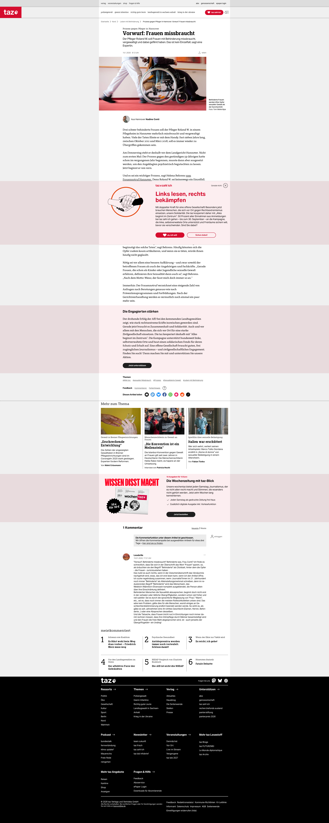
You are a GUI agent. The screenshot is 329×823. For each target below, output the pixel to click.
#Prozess (157, 380)
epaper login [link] (221, 3)
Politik (104, 696)
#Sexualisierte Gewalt (172, 380)
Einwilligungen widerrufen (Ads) (181, 810)
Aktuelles (170, 696)
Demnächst (171, 741)
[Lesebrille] (126, 556)
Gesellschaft (107, 704)
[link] (107, 12)
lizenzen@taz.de (119, 806)
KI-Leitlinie (221, 802)
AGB (204, 806)
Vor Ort (169, 745)
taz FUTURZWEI (206, 746)
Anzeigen (105, 791)
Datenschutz (183, 806)
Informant (171, 806)
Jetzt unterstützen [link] (137, 365)
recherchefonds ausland (210, 708)
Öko (103, 700)
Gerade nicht (216, 185)
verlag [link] (103, 3)
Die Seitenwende (174, 704)
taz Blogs (203, 742)
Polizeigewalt (140, 696)
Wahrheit (105, 724)
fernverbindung (108, 745)
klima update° (107, 749)
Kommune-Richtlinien (205, 802)
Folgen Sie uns (204, 681)
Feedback (138, 778)
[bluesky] (220, 682)
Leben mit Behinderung (129, 21)
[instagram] (226, 682)
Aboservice (139, 782)
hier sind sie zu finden (152, 543)
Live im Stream (173, 749)
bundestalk (106, 741)
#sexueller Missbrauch (142, 380)
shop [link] (125, 3)
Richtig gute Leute (142, 704)
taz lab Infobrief (141, 753)
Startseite (105, 21)
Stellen (169, 708)
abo (201, 696)
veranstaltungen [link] (114, 3)
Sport (103, 712)
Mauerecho (106, 753)
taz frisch (138, 745)
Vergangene (172, 753)
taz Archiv (204, 754)
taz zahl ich (204, 704)
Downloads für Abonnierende (148, 790)
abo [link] (197, 3)
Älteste (203, 528)
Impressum (195, 806)
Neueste (195, 528)
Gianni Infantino (141, 700)
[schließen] (225, 185)
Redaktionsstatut (185, 802)
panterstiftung (206, 712)
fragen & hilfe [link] (134, 3)
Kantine (104, 783)
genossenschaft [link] (207, 3)
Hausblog (171, 700)
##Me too (127, 380)
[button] (227, 12)
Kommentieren (141, 388)
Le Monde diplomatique (210, 750)
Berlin (103, 716)
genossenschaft (206, 700)
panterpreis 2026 (207, 716)
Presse (169, 712)
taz (108, 680)
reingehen (106, 762)
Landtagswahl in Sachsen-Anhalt (146, 710)
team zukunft (140, 741)
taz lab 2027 (172, 757)
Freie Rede (106, 757)
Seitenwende (213, 806)
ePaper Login (140, 786)
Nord (114, 21)
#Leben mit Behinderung (193, 380)
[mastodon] (214, 682)
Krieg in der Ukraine (143, 716)
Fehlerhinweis (155, 388)
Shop (103, 787)
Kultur (104, 708)
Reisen (104, 779)
